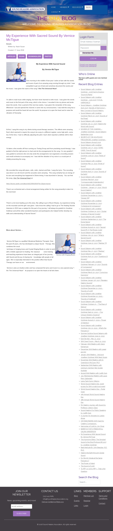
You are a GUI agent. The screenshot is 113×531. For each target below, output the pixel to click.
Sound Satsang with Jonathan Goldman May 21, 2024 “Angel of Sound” (92, 163)
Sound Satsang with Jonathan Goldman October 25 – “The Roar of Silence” (94, 304)
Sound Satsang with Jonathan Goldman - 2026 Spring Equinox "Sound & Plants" (92, 92)
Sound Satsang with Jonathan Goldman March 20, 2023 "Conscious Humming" (94, 272)
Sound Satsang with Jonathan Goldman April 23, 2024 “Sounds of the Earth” (93, 171)
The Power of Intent (88, 463)
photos (48, 56)
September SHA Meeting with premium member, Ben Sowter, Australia (92, 367)
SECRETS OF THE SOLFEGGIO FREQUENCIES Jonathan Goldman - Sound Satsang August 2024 (93, 139)
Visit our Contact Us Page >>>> (53, 502)
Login (86, 506)
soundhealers (34, 56)
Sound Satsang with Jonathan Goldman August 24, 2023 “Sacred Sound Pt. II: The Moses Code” (93, 227)
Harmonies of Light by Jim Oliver (92, 426)
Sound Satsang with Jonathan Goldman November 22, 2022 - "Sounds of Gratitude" (92, 296)
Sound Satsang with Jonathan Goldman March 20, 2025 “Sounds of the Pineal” (94, 115)
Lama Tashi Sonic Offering (90, 381)
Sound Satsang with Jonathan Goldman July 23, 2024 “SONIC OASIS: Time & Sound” (92, 147)
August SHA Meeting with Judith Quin (94, 373)
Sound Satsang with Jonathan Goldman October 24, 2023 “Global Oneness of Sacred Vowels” (93, 211)
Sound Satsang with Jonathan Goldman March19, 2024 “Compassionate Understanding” (92, 179)
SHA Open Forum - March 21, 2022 (93, 341)
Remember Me (88, 53)
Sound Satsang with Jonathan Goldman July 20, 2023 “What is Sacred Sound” (92, 235)
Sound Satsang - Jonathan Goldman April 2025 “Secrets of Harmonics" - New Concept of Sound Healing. (93, 107)
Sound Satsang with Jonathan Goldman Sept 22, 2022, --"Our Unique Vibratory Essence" (92, 312)
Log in (93, 58)
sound (21, 56)
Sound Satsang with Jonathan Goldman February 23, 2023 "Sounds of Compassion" (94, 264)
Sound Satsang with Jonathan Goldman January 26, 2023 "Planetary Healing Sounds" (94, 280)
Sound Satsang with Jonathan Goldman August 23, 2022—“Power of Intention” (93, 320)
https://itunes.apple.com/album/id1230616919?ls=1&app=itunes (28, 184)
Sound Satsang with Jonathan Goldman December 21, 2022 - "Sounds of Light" (92, 288)
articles (11, 56)
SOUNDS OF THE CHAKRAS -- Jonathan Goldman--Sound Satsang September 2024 (93, 131)
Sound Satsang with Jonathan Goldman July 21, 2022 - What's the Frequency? (93, 328)
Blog (76, 496)
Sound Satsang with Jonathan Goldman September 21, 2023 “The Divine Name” (93, 219)
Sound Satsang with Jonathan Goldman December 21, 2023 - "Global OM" (92, 195)
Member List (89, 496)
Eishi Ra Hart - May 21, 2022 (90, 339)
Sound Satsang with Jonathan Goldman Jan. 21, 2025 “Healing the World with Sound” (93, 123)
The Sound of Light (87, 466)
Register (87, 501)
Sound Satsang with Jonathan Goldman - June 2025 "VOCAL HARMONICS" (92, 99)
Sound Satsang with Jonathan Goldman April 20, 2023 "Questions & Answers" (94, 256)
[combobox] (89, 482)
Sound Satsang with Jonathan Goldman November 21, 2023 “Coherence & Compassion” (91, 203)
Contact (102, 503)
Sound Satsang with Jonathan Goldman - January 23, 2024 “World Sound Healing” (94, 187)
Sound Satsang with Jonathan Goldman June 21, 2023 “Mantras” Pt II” (94, 243)
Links (76, 506)
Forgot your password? (88, 64)
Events (77, 501)
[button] (77, 7)
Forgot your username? (88, 66)
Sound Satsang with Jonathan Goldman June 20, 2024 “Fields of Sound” (93, 155)
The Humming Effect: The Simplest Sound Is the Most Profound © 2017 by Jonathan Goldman (93, 442)
